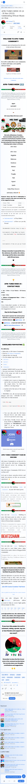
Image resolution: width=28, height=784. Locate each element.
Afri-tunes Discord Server (13, 325)
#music (5, 364)
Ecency (3, 5)
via (15, 682)
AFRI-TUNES (9, 5)
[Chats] (14, 781)
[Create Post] (24, 776)
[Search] (24, 2)
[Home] (4, 781)
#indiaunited (6, 367)
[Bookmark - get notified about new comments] (18, 32)
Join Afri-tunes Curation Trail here (13, 586)
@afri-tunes (18, 320)
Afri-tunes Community (13, 353)
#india (21, 487)
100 (8, 608)
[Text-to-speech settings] (24, 26)
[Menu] (24, 32)
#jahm (15, 546)
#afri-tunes (5, 359)
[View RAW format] (2, 688)
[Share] (21, 32)
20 (2, 608)
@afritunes (7, 323)
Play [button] (20, 28)
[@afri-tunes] (3, 22)
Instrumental (8, 218)
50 (5, 608)
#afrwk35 (5, 362)
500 (15, 608)
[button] (2, 685)
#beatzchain (14, 514)
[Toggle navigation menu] (1, 2)
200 (12, 608)
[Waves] (9, 781)
